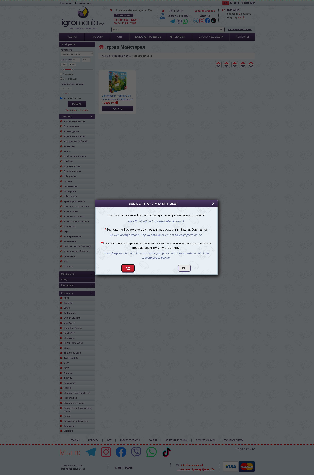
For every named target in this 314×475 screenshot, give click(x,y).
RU (184, 268)
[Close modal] (213, 203)
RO (128, 268)
